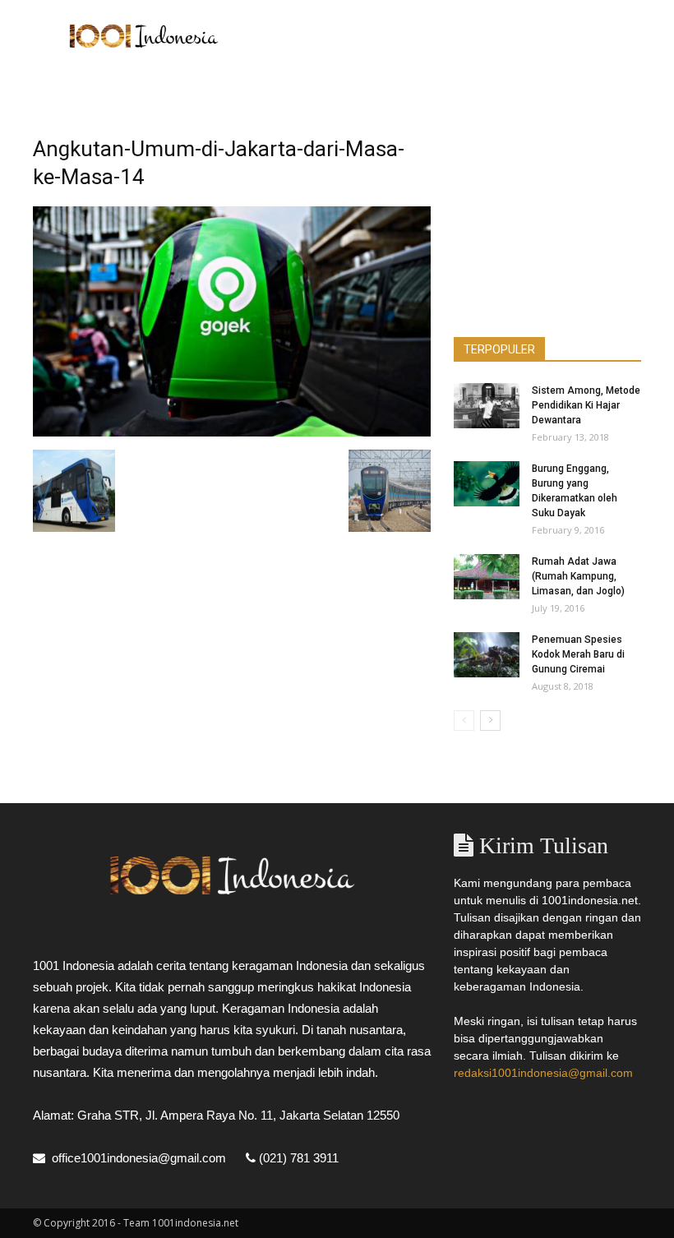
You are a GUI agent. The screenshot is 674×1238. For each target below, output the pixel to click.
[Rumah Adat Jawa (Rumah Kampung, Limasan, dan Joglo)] (486, 576)
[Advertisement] (448, 36)
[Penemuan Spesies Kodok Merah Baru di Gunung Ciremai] (486, 654)
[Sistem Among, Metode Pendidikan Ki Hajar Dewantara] (486, 405)
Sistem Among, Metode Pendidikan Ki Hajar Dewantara (586, 405)
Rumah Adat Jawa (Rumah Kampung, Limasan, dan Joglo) (578, 576)
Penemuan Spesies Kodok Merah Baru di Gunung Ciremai (578, 654)
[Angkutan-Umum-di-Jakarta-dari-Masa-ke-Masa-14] (232, 432)
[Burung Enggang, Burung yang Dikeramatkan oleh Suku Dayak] (486, 483)
